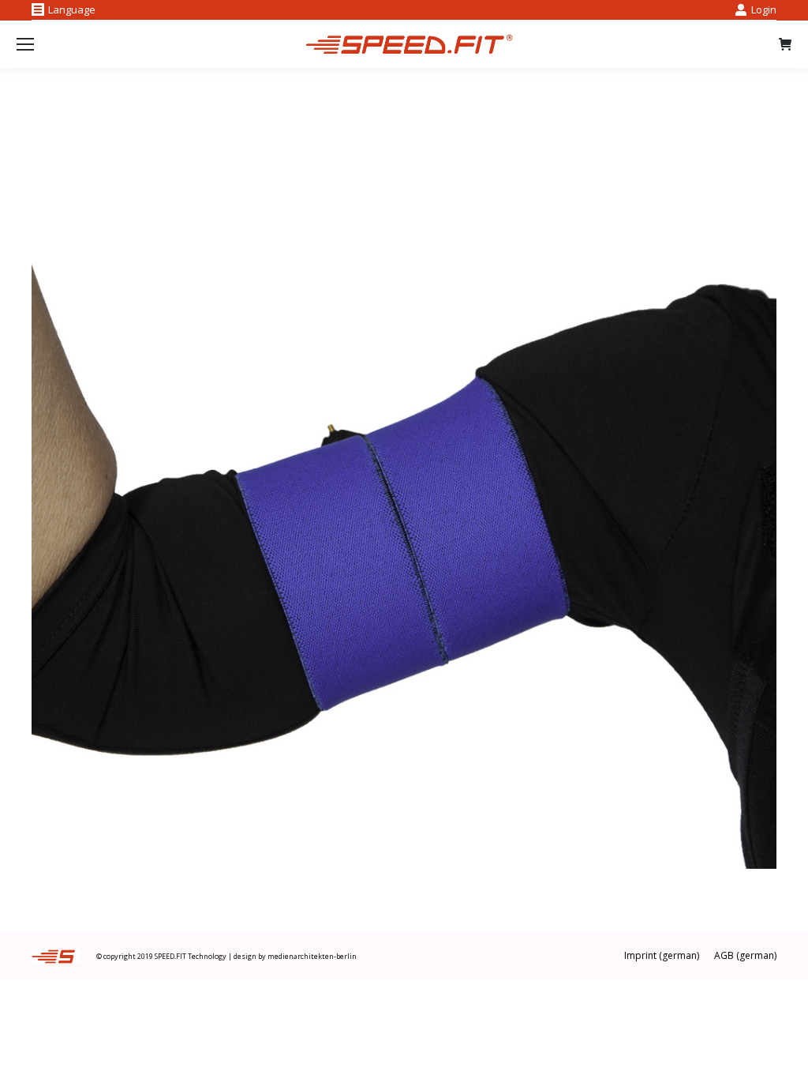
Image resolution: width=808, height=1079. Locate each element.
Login (763, 9)
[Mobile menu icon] (25, 44)
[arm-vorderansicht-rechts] (404, 496)
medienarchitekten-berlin (312, 956)
